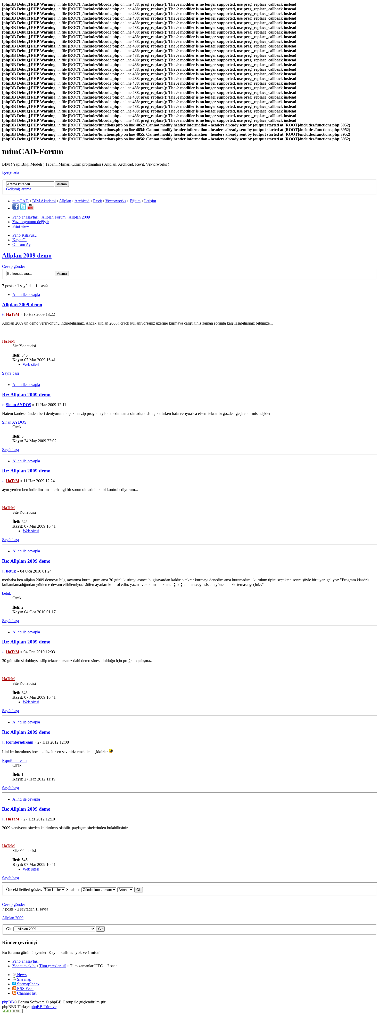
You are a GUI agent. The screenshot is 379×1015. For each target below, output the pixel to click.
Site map (23, 979)
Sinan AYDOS (18, 404)
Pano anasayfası (25, 217)
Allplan (65, 201)
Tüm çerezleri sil (52, 966)
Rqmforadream (19, 742)
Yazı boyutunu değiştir (30, 222)
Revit (97, 201)
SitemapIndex (27, 984)
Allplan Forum (53, 217)
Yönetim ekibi (24, 966)
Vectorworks (115, 201)
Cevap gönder (13, 266)
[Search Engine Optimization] (12, 1011)
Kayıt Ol (19, 240)
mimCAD (20, 201)
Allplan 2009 (79, 217)
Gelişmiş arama (18, 189)
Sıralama (73, 889)
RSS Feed (25, 988)
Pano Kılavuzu (24, 235)
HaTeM (12, 314)
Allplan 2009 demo (27, 255)
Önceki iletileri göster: (24, 889)
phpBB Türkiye (43, 1006)
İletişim (150, 201)
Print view (20, 226)
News (21, 974)
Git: (9, 929)
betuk (11, 571)
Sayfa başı (10, 373)
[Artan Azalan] (130, 889)
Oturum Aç (21, 244)
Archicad (82, 201)
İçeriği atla (10, 173)
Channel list (26, 993)
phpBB (8, 1002)
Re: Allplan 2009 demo (26, 394)
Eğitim (135, 201)
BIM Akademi (44, 201)
